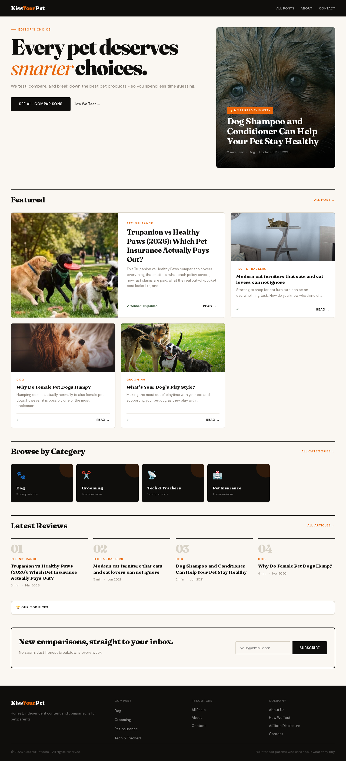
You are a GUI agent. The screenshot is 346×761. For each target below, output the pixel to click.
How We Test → (87, 104)
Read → (209, 306)
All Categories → (318, 451)
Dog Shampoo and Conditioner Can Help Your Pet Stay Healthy (273, 131)
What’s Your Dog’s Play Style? (161, 387)
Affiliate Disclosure (284, 725)
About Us (276, 709)
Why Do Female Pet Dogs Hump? (53, 387)
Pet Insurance (126, 729)
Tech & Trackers (128, 738)
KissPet (28, 8)
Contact (327, 8)
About (306, 8)
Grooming (123, 719)
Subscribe (310, 648)
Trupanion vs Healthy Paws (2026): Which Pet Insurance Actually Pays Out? (168, 246)
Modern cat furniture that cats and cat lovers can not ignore (279, 279)
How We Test (279, 717)
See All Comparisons (40, 104)
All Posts (285, 8)
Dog (118, 711)
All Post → (324, 200)
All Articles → (321, 525)
